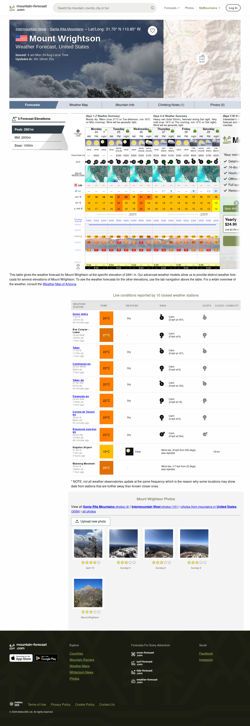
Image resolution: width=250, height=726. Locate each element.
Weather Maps (80, 666)
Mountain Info (125, 104)
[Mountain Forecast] (28, 8)
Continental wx (82, 364)
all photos (89, 511)
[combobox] (104, 8)
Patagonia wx (81, 396)
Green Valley (80, 314)
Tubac (76, 347)
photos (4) (106, 506)
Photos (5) (217, 104)
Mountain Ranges (82, 659)
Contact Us (107, 704)
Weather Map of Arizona (59, 284)
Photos (189, 8)
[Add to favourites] (152, 30)
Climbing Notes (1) (171, 104)
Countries (76, 653)
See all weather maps (78, 174)
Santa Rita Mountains (66, 29)
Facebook (206, 653)
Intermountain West (31, 29)
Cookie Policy (85, 704)
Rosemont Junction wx (84, 430)
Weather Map (78, 104)
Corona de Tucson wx (84, 413)
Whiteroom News (81, 672)
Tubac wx (78, 380)
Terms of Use (37, 704)
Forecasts (170, 8)
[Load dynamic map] (202, 59)
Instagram (206, 659)
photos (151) (155, 506)
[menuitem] (32, 105)
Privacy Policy (61, 704)
